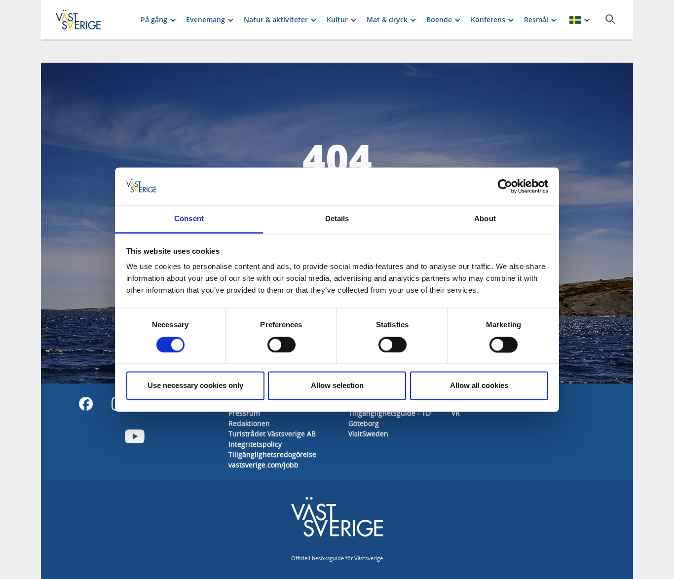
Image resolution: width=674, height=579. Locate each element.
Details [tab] (337, 219)
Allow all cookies (479, 386)
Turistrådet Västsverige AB (272, 433)
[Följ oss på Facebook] (86, 404)
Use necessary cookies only (195, 386)
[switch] (281, 344)
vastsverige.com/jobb (263, 464)
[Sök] (610, 19)
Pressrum (244, 413)
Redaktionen (249, 423)
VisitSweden (368, 433)
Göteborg (363, 423)
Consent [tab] (189, 219)
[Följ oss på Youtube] (135, 436)
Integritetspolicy (255, 444)
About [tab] (485, 219)
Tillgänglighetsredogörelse (272, 454)
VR (455, 413)
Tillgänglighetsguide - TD (389, 413)
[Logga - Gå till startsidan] (90, 20)
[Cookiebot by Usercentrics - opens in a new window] (505, 186)
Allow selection (337, 386)
